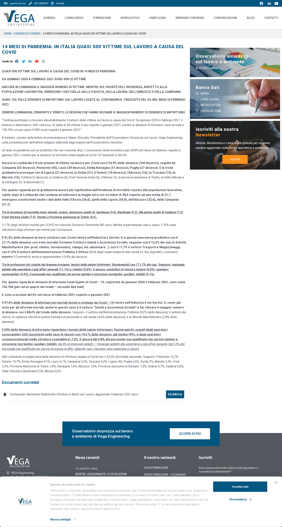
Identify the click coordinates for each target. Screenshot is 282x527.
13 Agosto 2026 (86, 468)
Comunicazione (225, 17)
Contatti (271, 17)
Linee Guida (157, 17)
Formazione (102, 17)
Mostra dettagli (60, 519)
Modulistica (130, 17)
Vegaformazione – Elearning (165, 474)
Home (7, 33)
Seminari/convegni (189, 17)
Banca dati (208, 87)
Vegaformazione (156, 467)
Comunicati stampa (27, 33)
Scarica (175, 394)
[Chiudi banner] (276, 482)
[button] (8, 61)
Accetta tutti (240, 486)
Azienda (49, 17)
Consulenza (74, 17)
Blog (251, 17)
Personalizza (238, 499)
